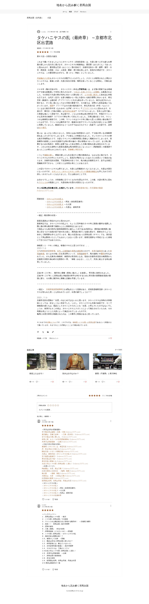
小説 (49, 17)
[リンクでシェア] (53, 332)
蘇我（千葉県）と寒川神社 (106, 373)
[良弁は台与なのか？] (74, 361)
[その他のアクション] (111, 31)
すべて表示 (118, 350)
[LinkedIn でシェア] (48, 332)
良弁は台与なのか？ (70, 373)
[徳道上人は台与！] (41, 361)
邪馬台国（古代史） (35, 17)
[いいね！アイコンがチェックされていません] (43, 499)
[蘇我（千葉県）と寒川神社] (107, 361)
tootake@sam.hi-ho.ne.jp (74, 591)
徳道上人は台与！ (36, 373)
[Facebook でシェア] (38, 332)
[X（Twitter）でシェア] (43, 332)
